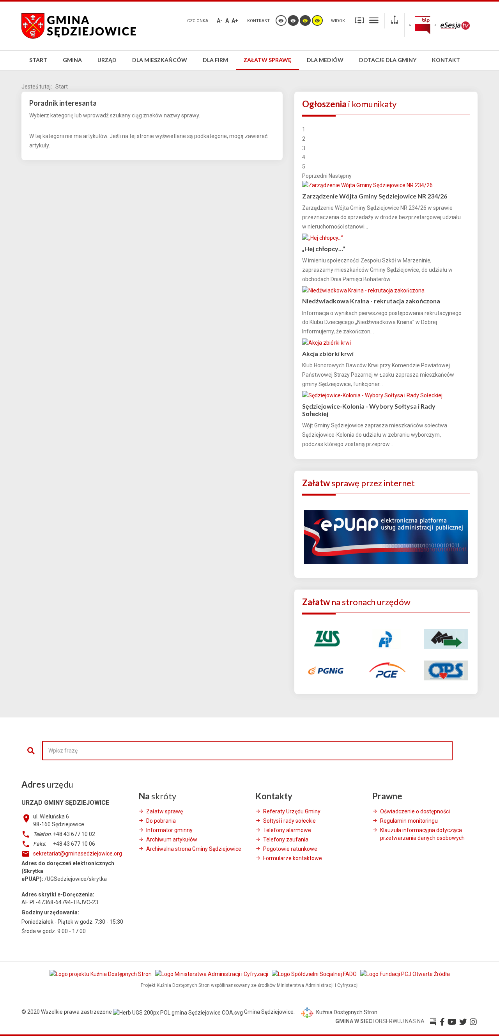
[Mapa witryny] (394, 20)
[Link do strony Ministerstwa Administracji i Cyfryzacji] (212, 973)
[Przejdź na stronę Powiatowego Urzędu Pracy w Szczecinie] (446, 638)
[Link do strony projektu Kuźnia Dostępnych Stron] (101, 973)
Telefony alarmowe (287, 830)
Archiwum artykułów (171, 839)
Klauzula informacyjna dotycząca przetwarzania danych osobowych (422, 834)
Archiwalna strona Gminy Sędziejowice (193, 849)
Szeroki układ (373, 20)
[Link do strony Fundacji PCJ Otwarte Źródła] (405, 973)
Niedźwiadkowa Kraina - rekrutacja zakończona (371, 301)
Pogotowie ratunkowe (290, 849)
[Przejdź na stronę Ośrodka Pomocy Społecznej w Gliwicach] (446, 670)
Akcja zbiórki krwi (328, 353)
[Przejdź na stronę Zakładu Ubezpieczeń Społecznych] (326, 638)
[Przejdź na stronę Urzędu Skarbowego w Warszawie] (386, 638)
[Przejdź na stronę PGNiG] (326, 670)
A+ (235, 21)
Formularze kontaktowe (292, 858)
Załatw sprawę (164, 811)
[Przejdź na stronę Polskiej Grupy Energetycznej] (386, 670)
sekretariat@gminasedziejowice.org (77, 853)
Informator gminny (169, 830)
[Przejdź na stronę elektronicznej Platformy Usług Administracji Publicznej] (386, 536)
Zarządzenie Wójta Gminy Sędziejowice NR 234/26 (374, 196)
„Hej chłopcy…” (323, 248)
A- (220, 21)
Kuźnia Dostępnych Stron (346, 1012)
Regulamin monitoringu (409, 821)
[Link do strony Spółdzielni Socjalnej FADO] (315, 973)
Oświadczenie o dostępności (415, 811)
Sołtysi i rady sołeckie (289, 821)
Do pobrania (161, 821)
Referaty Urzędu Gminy (291, 811)
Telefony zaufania (285, 839)
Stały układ (359, 20)
